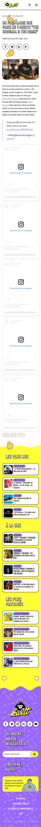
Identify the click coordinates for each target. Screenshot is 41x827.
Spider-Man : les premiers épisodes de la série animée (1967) (23, 648)
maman (6, 435)
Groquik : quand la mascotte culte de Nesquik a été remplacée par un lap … (23, 618)
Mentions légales (20, 803)
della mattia (34, 821)
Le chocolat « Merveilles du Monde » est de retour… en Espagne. (23, 485)
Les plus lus (19, 466)
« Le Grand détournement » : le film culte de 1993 (24, 470)
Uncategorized (17, 16)
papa (13, 435)
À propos (20, 798)
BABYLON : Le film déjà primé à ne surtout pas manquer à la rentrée (24, 586)
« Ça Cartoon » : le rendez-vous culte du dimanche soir (24, 513)
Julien (25, 39)
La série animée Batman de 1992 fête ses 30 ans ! (23, 662)
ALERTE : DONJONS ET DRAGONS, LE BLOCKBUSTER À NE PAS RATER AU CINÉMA (24, 540)
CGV (20, 813)
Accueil (5, 16)
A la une (17, 495)
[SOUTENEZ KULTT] (20, 776)
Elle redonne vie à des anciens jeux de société (23, 633)
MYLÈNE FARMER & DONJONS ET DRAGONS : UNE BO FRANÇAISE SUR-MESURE (24, 571)
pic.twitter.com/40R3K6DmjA (20, 129)
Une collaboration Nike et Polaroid (22, 499)
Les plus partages (21, 613)
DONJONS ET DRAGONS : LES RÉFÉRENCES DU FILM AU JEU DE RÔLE (24, 555)
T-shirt (21, 435)
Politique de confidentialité (20, 808)
